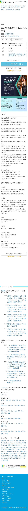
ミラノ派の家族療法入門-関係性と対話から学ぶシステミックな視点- (16, 357)
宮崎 (19, 431)
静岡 (2, 413)
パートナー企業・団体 (8, 487)
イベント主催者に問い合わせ (14, 64)
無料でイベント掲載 (21, 1)
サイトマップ (5, 489)
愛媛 (2, 426)
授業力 (9, 445)
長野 (19, 411)
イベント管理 (5, 481)
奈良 (16, 418)
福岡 (2, 431)
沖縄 (2, 433)
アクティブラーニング (16, 453)
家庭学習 (21, 440)
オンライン (4, 394)
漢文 (20, 443)
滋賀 (2, 418)
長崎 (9, 431)
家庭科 (6, 458)
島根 (5, 424)
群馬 (9, 405)
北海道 (2, 400)
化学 (17, 440)
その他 (6, 433)
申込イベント (5, 478)
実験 (10, 456)
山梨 (16, 411)
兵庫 (12, 418)
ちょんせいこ (11, 443)
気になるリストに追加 (14, 68)
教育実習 (5, 460)
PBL (18, 451)
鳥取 (2, 424)
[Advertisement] (14, 17)
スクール (7, 36)
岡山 (9, 424)
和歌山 (19, 418)
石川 (9, 411)
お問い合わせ (5, 496)
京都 (5, 418)
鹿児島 (23, 431)
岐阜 (22, 411)
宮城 (13, 400)
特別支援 (12, 36)
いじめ (17, 449)
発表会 (5, 445)
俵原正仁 (12, 440)
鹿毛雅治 (15, 458)
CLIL (8, 440)
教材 (5, 443)
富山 (5, 411)
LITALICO (19, 447)
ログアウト (5, 502)
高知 (5, 426)
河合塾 (10, 458)
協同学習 (3, 440)
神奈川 (23, 405)
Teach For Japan (11, 451)
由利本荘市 (8, 34)
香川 (22, 424)
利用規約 (4, 491)
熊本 (12, 431)
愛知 (5, 413)
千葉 (16, 405)
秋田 (12, 34)
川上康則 (5, 449)
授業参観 (14, 445)
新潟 (2, 411)
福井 (12, 411)
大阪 (9, 418)
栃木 (5, 405)
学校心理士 (12, 449)
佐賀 (5, 431)
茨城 (2, 405)
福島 (23, 400)
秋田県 (3, 291)
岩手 (10, 400)
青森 (7, 400)
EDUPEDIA (9, 447)
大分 (16, 431)
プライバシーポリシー (8, 493)
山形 (20, 400)
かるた (19, 456)
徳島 (19, 424)
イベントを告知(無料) (7, 476)
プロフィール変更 (6, 498)
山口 (16, 424)
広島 (12, 424)
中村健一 (6, 453)
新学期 (21, 451)
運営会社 (4, 485)
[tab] (3, 114)
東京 (19, 405)
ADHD (14, 447)
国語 (17, 443)
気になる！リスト (6, 483)
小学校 (17, 36)
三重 (9, 413)
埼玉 (12, 405)
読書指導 (14, 456)
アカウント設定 (6, 500)
